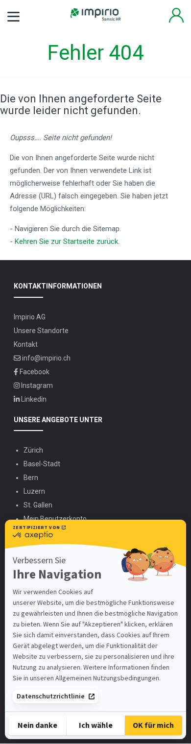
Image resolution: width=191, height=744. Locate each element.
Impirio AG (30, 317)
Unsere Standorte (41, 331)
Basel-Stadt (42, 464)
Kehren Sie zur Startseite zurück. (67, 241)
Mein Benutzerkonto (176, 15)
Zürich (33, 450)
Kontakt (26, 344)
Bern (31, 477)
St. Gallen (38, 505)
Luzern (34, 491)
